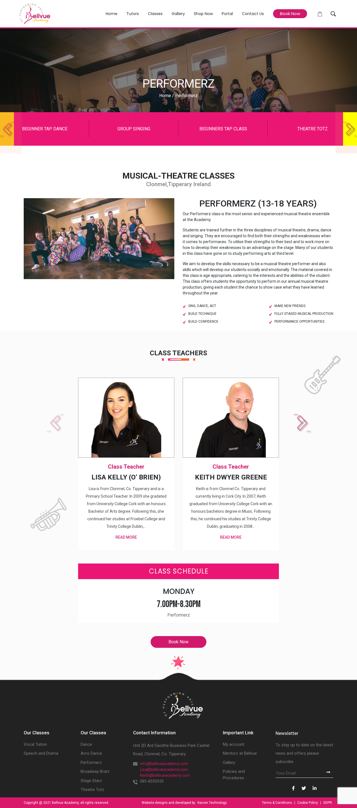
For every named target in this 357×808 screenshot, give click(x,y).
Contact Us (253, 13)
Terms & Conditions (277, 803)
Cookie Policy (308, 803)
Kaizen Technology (212, 803)
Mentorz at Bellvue (240, 753)
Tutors (132, 13)
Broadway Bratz (95, 771)
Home (111, 13)
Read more (126, 537)
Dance (86, 744)
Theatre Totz (92, 789)
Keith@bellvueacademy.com (165, 775)
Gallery (178, 13)
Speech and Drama (41, 753)
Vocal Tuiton (35, 744)
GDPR (327, 803)
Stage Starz (91, 780)
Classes (155, 13)
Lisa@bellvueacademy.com (164, 769)
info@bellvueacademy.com (164, 763)
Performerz (91, 762)
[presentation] (7, 129)
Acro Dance (91, 753)
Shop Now (203, 13)
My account (233, 744)
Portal (227, 13)
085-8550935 (152, 781)
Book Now (290, 13)
